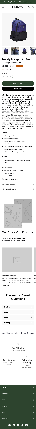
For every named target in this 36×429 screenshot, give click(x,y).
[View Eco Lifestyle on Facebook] (18, 425)
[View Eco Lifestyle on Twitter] (22, 425)
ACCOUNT (5, 394)
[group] (18, 2)
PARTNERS (5, 419)
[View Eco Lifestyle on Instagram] (9, 425)
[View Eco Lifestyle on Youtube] (26, 425)
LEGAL (3, 412)
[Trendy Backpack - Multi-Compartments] (6, 51)
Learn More (6, 286)
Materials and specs (8, 184)
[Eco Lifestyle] (18, 7)
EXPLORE (4, 387)
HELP (3, 400)
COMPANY (5, 406)
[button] (29, 7)
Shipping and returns (9, 189)
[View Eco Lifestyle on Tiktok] (13, 425)
